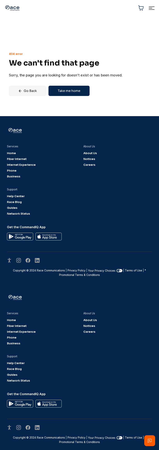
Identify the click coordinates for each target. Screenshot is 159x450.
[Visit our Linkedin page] (37, 261)
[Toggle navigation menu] (151, 8)
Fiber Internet (17, 159)
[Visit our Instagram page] (18, 261)
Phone (11, 170)
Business (13, 176)
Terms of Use (133, 270)
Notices (89, 159)
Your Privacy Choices (101, 270)
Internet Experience (21, 165)
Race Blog (14, 202)
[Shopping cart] (141, 7)
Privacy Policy (76, 270)
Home (11, 153)
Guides (12, 208)
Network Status (18, 213)
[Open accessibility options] (9, 261)
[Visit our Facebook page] (28, 261)
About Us (90, 153)
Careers (89, 165)
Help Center (16, 196)
